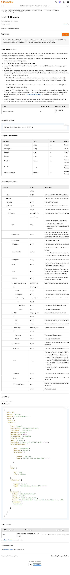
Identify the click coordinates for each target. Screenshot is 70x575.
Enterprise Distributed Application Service (19, 10)
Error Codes (8, 540)
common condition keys (34, 94)
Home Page (4, 10)
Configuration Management (10, 12)
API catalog (56, 10)
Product (65, 24)
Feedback (37, 564)
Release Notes (8, 549)
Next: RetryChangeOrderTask (60, 556)
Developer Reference (37, 10)
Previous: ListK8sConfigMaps (9, 556)
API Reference (47, 10)
